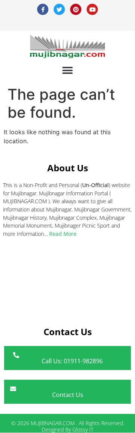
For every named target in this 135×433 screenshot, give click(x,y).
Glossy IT (82, 429)
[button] (67, 70)
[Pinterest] (75, 9)
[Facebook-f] (42, 9)
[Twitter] (59, 9)
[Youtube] (92, 9)
